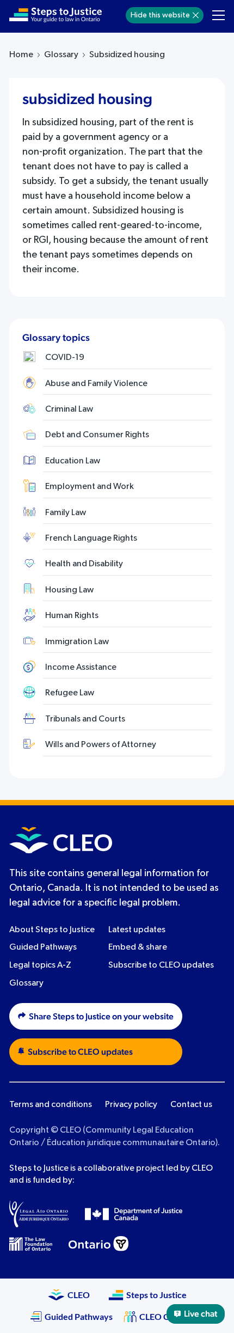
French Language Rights (91, 538)
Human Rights (71, 616)
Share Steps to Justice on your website (101, 1016)
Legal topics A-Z (40, 965)
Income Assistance (80, 667)
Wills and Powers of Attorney (100, 745)
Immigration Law (77, 642)
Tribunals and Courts (85, 719)
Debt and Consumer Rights (97, 435)
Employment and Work (89, 486)
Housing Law (69, 590)
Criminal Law (69, 409)
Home (21, 55)
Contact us (191, 1104)
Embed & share (137, 947)
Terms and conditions (50, 1104)
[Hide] (195, 15)
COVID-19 (64, 357)
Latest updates (136, 930)
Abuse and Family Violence (96, 384)
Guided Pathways (43, 947)
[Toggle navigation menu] (218, 15)
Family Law (65, 513)
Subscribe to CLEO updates (161, 965)
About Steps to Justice (52, 930)
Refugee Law (69, 693)
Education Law (72, 461)
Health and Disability (84, 564)
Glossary (61, 55)
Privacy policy (131, 1104)
